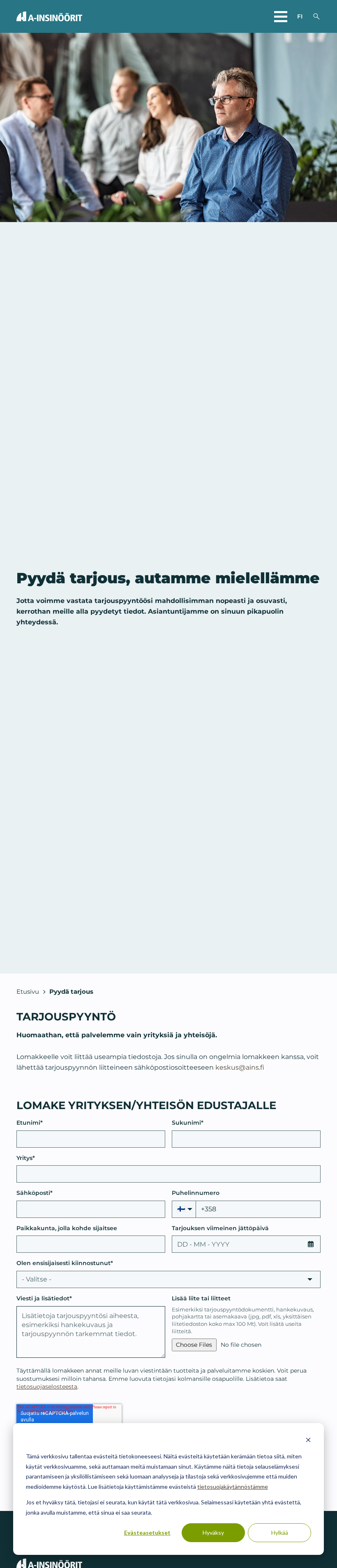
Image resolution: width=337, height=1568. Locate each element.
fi (299, 16)
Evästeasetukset (147, 1532)
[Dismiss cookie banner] (308, 1441)
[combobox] (168, 1279)
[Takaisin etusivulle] (49, 16)
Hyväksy (213, 1532)
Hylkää (279, 1532)
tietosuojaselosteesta (46, 1386)
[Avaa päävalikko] (280, 16)
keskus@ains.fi (239, 1067)
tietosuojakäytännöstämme (232, 1486)
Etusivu (27, 991)
